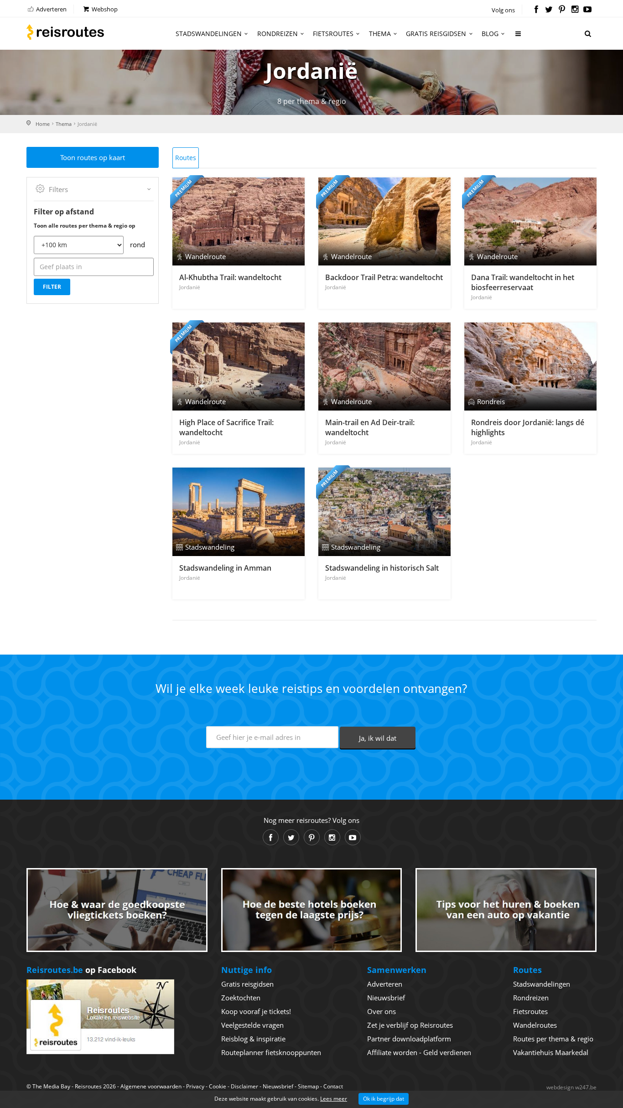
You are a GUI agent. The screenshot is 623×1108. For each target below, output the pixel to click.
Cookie (217, 1086)
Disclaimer (244, 1086)
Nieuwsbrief (386, 997)
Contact (333, 1086)
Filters (58, 189)
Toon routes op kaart (92, 157)
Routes (185, 157)
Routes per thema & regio (553, 1038)
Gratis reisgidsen (436, 33)
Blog (490, 33)
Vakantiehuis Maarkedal (550, 1052)
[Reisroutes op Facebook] (536, 10)
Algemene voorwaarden (151, 1086)
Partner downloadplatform (409, 1038)
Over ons (381, 1011)
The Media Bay (51, 1086)
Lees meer (333, 1099)
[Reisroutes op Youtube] (587, 10)
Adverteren (51, 9)
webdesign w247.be (571, 1087)
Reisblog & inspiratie (253, 1038)
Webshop (104, 9)
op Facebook (81, 969)
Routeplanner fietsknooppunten (271, 1052)
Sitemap (308, 1086)
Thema (380, 33)
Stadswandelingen (209, 33)
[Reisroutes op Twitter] (549, 10)
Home (43, 123)
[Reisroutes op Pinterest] (561, 10)
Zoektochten (240, 997)
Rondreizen (277, 33)
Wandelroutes (535, 1025)
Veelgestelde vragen (252, 1025)
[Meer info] (518, 37)
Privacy (195, 1086)
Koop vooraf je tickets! (256, 1011)
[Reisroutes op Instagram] (575, 10)
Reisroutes (65, 32)
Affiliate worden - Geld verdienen (419, 1052)
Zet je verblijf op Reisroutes (410, 1025)
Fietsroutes (333, 33)
